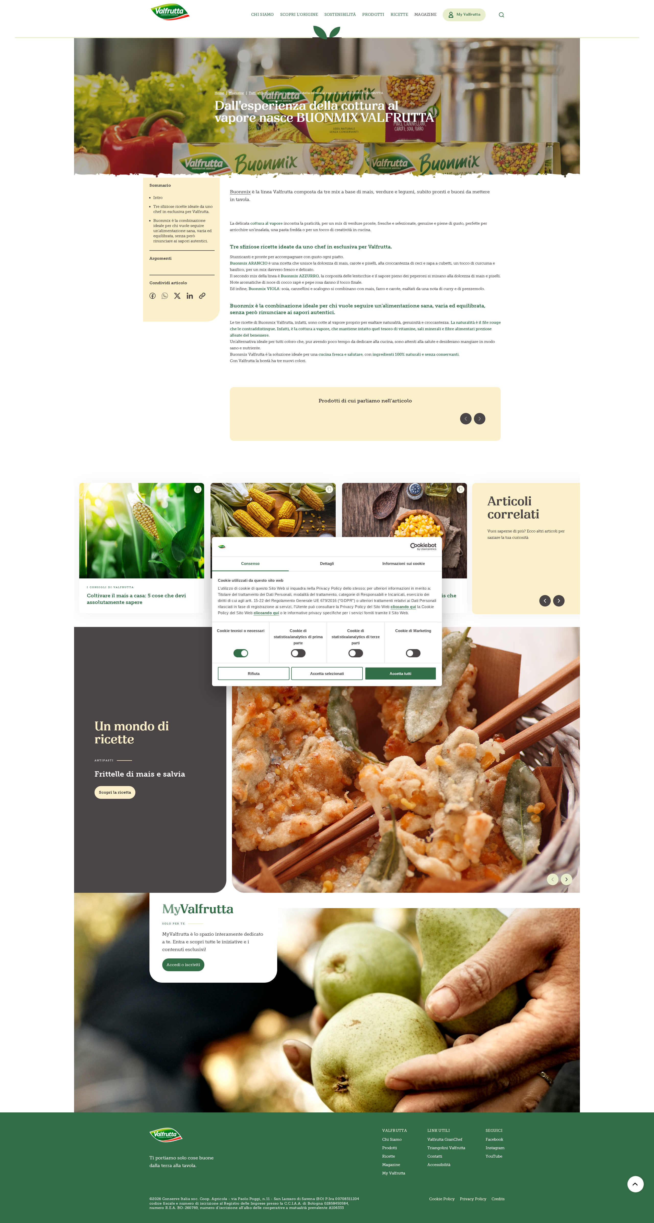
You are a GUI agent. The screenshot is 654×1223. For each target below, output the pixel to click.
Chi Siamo (392, 1139)
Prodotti (389, 1148)
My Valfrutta (393, 1173)
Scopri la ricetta (115, 792)
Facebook (494, 1139)
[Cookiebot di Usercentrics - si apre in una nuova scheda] (414, 547)
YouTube (494, 1156)
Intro (157, 197)
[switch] (298, 653)
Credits (498, 1199)
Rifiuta (254, 673)
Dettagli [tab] (327, 563)
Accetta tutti (400, 673)
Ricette (399, 14)
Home (219, 93)
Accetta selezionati (327, 673)
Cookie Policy (442, 1199)
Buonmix (240, 192)
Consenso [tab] (250, 563)
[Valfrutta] (170, 12)
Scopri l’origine (299, 14)
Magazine (425, 14)
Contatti (434, 1156)
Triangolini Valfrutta (446, 1148)
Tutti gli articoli (261, 93)
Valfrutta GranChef (444, 1139)
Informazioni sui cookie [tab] (403, 563)
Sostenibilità (340, 14)
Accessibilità (438, 1164)
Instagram (495, 1148)
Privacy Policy (473, 1199)
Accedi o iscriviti (183, 964)
